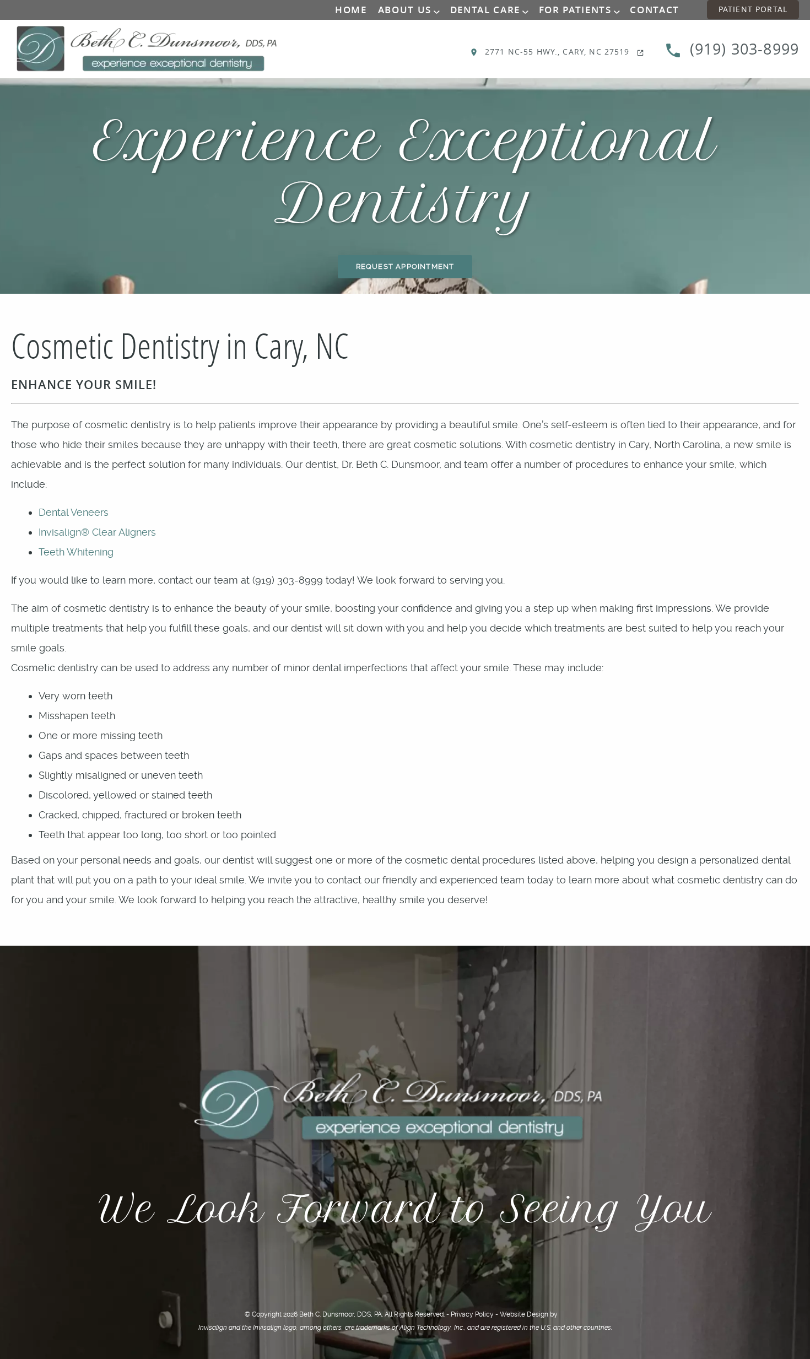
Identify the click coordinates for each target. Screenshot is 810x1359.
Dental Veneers (74, 512)
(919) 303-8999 (742, 49)
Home (351, 9)
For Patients (575, 9)
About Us (404, 9)
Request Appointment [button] (405, 266)
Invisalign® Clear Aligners (97, 532)
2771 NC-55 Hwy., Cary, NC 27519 (557, 51)
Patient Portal (753, 9)
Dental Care (485, 9)
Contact (654, 9)
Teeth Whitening (76, 552)
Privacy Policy (472, 1314)
